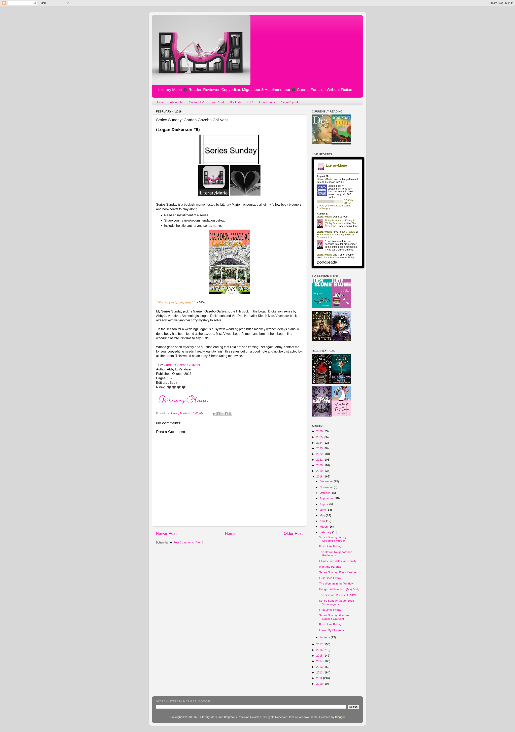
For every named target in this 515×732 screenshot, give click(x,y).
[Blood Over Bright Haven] (322, 382)
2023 (319, 448)
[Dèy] (322, 143)
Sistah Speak (290, 102)
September (327, 498)
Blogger (340, 717)
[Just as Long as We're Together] (322, 307)
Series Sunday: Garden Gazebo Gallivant (334, 617)
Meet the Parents (330, 566)
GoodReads (267, 102)
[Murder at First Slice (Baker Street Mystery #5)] (341, 414)
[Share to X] (222, 414)
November (327, 487)
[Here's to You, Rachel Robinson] (341, 307)
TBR (250, 102)
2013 (319, 666)
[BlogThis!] (218, 414)
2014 (319, 661)
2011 (319, 678)
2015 (319, 655)
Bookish (235, 102)
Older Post (293, 533)
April (323, 521)
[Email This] (215, 414)
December (327, 481)
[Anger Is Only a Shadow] (341, 339)
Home (160, 102)
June (323, 509)
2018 (319, 476)
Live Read (217, 102)
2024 (319, 442)
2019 (319, 470)
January (325, 637)
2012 (319, 672)
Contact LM (196, 102)
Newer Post (166, 533)
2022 (319, 454)
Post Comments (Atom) (188, 542)
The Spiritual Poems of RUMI (337, 595)
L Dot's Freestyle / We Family (337, 561)
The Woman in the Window (336, 583)
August (324, 504)
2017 (319, 644)
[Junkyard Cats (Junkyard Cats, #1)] (322, 339)
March (324, 526)
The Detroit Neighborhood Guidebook (335, 553)
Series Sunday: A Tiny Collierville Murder (333, 538)
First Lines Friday (330, 546)
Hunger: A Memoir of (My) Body (339, 589)
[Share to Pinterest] (230, 414)
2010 (319, 683)
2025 (319, 437)
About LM (176, 102)
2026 (319, 431)
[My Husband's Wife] (341, 383)
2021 (319, 459)
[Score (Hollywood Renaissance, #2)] (341, 143)
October (325, 492)
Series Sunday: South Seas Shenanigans (336, 602)
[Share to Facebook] (226, 414)
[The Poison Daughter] (322, 415)
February (326, 532)
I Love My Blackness (332, 630)
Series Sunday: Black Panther (338, 572)
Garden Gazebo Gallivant (182, 365)
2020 (319, 465)
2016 (319, 650)
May (323, 515)
